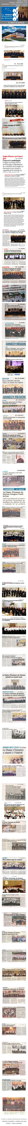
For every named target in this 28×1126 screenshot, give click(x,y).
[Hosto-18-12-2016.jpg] (14, 755)
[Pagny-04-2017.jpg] (14, 699)
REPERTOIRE (19, 2)
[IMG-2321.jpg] (14, 219)
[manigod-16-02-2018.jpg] (14, 570)
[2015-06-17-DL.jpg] (14, 976)
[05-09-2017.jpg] (14, 644)
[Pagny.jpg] (14, 681)
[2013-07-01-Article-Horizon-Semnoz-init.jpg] (14, 1106)
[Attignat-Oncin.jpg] (14, 274)
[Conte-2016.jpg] (14, 773)
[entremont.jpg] (14, 182)
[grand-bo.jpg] (14, 330)
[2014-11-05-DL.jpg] (14, 1032)
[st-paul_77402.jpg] (14, 588)
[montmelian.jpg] (14, 367)
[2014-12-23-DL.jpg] (14, 1013)
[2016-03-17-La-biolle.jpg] (14, 884)
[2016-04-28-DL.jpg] (14, 865)
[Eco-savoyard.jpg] (14, 127)
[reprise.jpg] (14, 441)
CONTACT (24, 5)
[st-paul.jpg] (14, 625)
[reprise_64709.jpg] (14, 404)
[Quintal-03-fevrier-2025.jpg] (14, 108)
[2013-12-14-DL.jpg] (14, 1069)
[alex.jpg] (14, 348)
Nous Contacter (17, 1123)
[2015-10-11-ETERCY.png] (14, 921)
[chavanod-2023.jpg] (14, 200)
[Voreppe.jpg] (14, 34)
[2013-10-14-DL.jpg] (14, 847)
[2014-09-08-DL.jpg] (14, 1050)
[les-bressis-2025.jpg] (14, 90)
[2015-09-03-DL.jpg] (14, 939)
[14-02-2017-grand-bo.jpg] (14, 736)
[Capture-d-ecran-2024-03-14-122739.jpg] (14, 164)
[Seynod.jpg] (14, 662)
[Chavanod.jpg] (14, 385)
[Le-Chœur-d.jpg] (14, 53)
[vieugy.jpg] (14, 459)
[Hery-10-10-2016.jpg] (14, 792)
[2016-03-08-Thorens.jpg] (14, 902)
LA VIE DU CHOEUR (16, 4)
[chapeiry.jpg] (14, 145)
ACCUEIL (19, 0)
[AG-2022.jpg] (14, 256)
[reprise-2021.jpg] (14, 293)
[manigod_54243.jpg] (14, 422)
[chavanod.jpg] (14, 478)
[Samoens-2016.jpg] (14, 810)
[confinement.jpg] (14, 311)
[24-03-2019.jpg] (14, 496)
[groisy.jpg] (14, 514)
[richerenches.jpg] (14, 607)
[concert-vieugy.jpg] (14, 237)
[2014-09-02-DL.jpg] (14, 828)
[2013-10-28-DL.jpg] (14, 1087)
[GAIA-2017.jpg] (14, 718)
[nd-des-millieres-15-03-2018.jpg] (14, 533)
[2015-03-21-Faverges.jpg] (14, 995)
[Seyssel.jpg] (14, 71)
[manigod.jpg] (14, 551)
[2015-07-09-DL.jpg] (14, 958)
